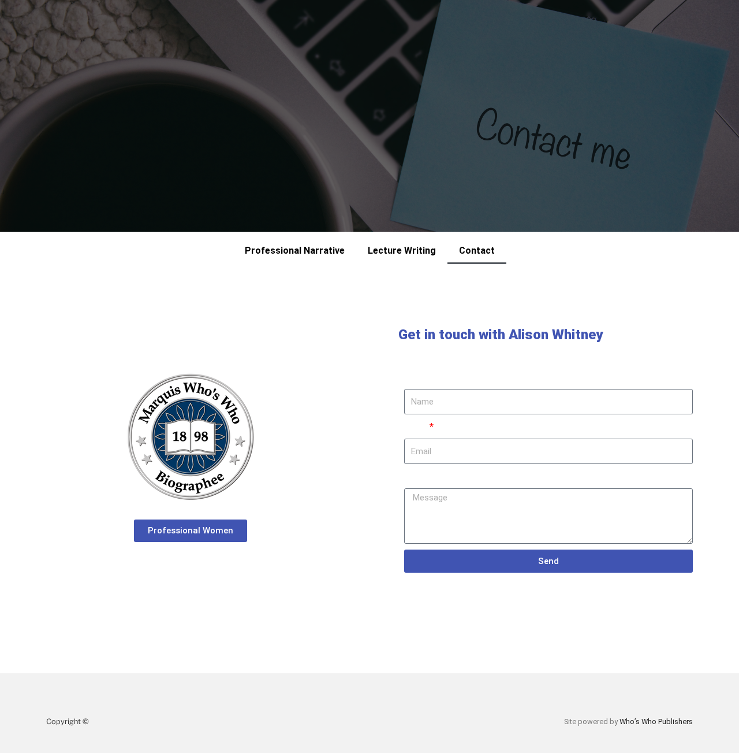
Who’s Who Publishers (656, 721)
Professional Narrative (295, 250)
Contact (477, 250)
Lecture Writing (402, 250)
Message (423, 476)
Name (416, 377)
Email (416, 426)
